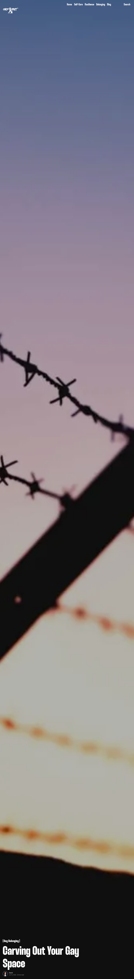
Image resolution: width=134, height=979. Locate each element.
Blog (109, 4)
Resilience (89, 4)
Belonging (100, 4)
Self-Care (78, 4)
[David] (5, 973)
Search (127, 4)
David (11, 973)
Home (69, 4)
